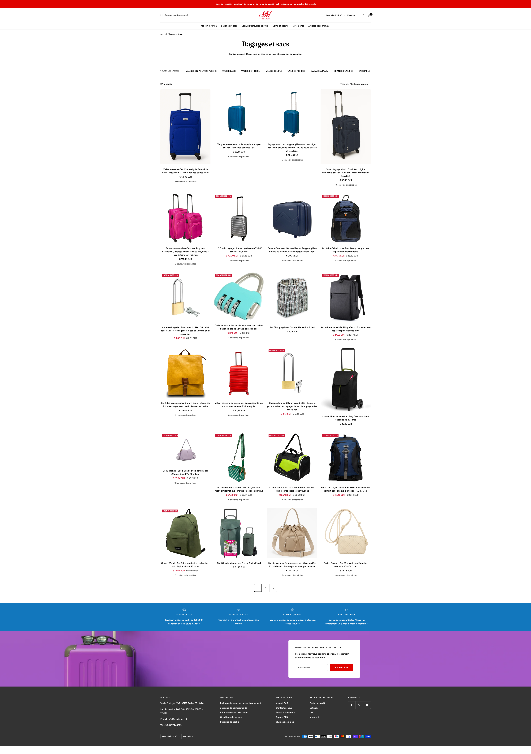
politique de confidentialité (233, 708)
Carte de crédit (317, 703)
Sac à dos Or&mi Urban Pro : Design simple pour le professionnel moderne (346, 250)
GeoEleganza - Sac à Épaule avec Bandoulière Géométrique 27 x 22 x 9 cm (185, 472)
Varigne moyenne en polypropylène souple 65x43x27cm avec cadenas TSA (239, 146)
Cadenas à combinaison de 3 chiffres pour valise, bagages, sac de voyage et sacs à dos (239, 327)
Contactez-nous (284, 708)
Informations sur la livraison (234, 712)
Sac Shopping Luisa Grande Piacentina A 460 (292, 327)
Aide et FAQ (282, 703)
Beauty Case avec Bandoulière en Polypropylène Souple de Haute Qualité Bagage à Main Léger (292, 250)
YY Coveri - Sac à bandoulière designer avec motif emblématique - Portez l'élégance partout (239, 489)
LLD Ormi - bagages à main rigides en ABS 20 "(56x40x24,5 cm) (238, 250)
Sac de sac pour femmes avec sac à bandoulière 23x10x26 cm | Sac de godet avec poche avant (292, 565)
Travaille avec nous (285, 712)
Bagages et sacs (229, 25)
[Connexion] (363, 15)
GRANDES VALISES (343, 71)
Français (351, 15)
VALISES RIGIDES (296, 71)
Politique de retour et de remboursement (240, 703)
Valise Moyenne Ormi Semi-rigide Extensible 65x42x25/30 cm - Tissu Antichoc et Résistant (185, 171)
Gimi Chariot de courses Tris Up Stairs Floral (239, 563)
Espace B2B (282, 717)
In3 (311, 712)
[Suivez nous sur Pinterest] (359, 705)
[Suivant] (273, 588)
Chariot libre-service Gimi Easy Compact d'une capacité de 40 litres (345, 418)
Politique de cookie (229, 722)
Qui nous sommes (285, 722)
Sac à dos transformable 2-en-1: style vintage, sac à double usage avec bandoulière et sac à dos (185, 405)
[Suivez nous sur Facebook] (351, 705)
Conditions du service (231, 717)
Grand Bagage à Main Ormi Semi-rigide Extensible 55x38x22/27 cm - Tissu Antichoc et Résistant (345, 172)
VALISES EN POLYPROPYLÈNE (201, 71)
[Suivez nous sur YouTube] (367, 705)
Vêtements (298, 25)
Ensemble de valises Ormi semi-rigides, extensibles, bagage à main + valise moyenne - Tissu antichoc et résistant (185, 251)
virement (314, 717)
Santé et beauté (280, 25)
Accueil (163, 34)
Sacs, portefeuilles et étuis (255, 25)
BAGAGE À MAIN (319, 71)
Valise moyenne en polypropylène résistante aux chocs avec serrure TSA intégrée (239, 405)
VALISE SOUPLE (274, 71)
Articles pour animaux (319, 25)
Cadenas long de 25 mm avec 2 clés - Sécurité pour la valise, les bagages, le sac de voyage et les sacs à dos (185, 330)
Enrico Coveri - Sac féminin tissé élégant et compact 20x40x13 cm (345, 565)
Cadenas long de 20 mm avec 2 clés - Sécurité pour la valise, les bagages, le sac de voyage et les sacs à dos (292, 406)
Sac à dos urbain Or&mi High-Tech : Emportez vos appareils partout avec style (346, 329)
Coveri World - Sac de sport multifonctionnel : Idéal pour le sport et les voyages (292, 489)
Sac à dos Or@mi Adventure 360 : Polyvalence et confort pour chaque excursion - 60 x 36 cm (345, 489)
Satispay (314, 708)
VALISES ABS (229, 71)
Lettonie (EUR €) (334, 15)
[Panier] (369, 15)
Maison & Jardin (209, 25)
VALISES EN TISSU (250, 71)
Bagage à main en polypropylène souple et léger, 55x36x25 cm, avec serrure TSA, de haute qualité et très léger (292, 147)
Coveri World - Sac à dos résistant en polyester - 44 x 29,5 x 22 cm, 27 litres (185, 565)
